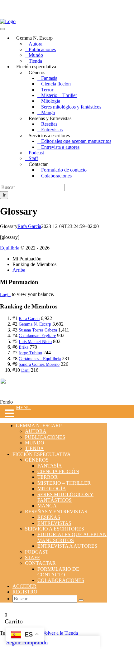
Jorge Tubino (30, 353)
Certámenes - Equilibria (40, 358)
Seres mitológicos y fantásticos (71, 106)
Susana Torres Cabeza (38, 330)
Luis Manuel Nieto (35, 341)
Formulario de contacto (64, 169)
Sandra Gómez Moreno (39, 364)
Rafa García (29, 226)
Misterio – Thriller (59, 95)
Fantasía (49, 78)
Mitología (50, 101)
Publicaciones (42, 49)
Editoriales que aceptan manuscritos (76, 141)
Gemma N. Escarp (35, 324)
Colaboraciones (56, 175)
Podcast (36, 152)
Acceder (24, 586)
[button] (8, 414)
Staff (33, 158)
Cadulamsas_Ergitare (37, 335)
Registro (24, 591)
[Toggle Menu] (2, 29)
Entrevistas (52, 129)
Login (5, 294)
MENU (23, 407)
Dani (25, 370)
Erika (23, 347)
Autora (35, 43)
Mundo (36, 55)
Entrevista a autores (60, 147)
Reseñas (49, 124)
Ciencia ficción (56, 83)
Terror (47, 89)
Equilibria (9, 247)
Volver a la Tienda (60, 633)
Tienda (35, 61)
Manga (48, 112)
